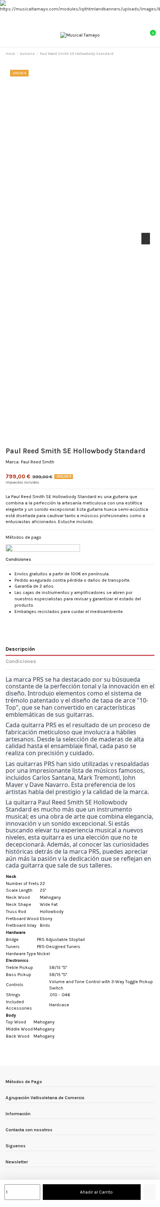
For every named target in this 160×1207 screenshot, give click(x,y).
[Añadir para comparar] (149, 1192)
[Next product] (151, 54)
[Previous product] (146, 54)
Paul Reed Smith (37, 462)
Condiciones (21, 661)
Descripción (20, 649)
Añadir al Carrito (96, 1192)
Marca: (13, 462)
